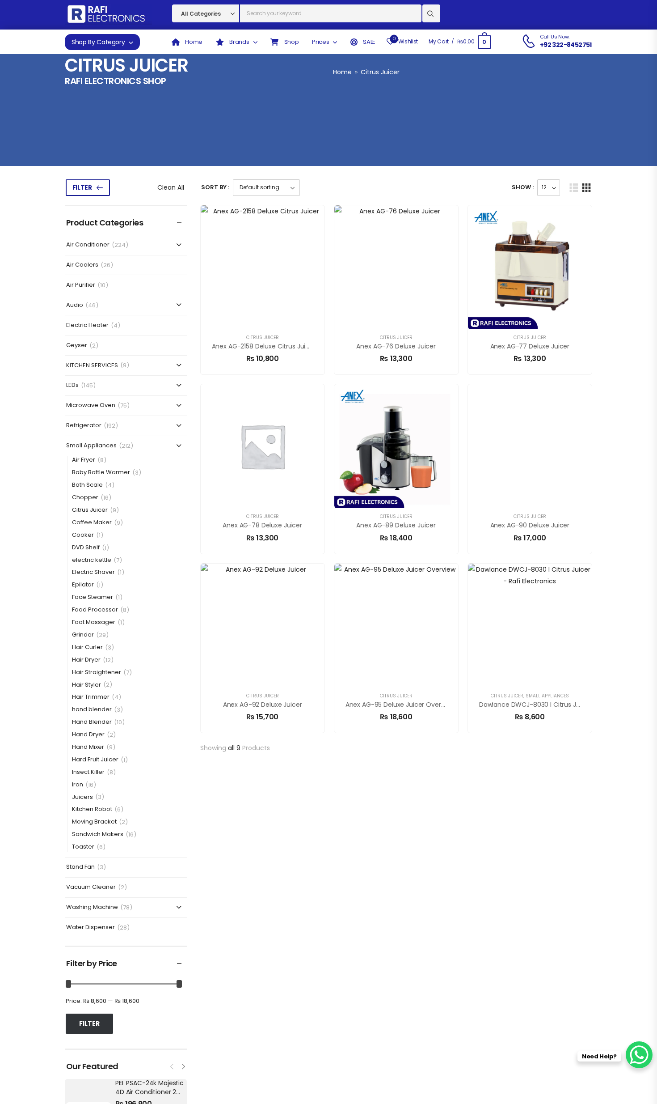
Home (342, 72)
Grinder (83, 635)
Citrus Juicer (90, 510)
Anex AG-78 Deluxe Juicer (262, 525)
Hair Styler (86, 685)
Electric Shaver (93, 572)
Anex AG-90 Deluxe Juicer (530, 525)
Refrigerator (83, 425)
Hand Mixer (88, 747)
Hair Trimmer (91, 697)
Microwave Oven (90, 405)
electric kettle (91, 560)
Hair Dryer (86, 660)
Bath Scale (87, 485)
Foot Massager (93, 622)
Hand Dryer (88, 735)
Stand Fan (80, 867)
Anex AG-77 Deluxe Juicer (530, 346)
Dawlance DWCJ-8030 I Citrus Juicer (535, 704)
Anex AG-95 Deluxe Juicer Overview (400, 704)
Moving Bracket (94, 822)
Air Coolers (82, 265)
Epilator (83, 585)
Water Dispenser (90, 927)
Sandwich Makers (97, 834)
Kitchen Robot (92, 809)
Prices (320, 42)
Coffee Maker (92, 523)
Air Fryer (83, 460)
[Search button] (431, 13)
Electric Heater (87, 325)
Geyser (76, 345)
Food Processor (95, 610)
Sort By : (215, 187)
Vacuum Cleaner (91, 887)
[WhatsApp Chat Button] (639, 1054)
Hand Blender (92, 722)
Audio (74, 305)
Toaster (83, 847)
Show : (523, 187)
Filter (82, 187)
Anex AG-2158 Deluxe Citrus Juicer (264, 346)
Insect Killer (88, 772)
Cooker (83, 535)
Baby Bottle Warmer (101, 472)
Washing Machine (92, 907)
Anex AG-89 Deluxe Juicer (396, 525)
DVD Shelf (86, 548)
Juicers (82, 797)
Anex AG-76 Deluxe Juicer (396, 346)
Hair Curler (87, 647)
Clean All (170, 187)
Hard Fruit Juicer (95, 760)
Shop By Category (98, 42)
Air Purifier (80, 285)
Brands (238, 42)
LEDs (72, 385)
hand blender (92, 709)
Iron (77, 785)
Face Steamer (92, 597)
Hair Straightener (96, 672)
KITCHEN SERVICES (92, 365)
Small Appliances (91, 446)
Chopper (85, 497)
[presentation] (172, 1065)
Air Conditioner (88, 245)
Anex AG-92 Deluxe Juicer (262, 704)
